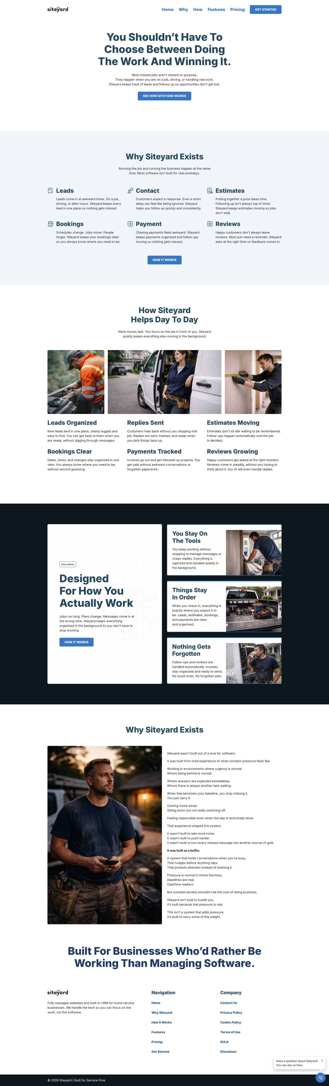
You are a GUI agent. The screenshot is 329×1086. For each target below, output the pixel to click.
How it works (164, 260)
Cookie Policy (230, 1022)
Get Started (265, 9)
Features (216, 9)
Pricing (237, 9)
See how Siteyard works (164, 96)
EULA (224, 1042)
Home (168, 9)
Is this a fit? (114, 642)
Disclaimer (228, 1051)
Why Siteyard (161, 1012)
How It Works (161, 1022)
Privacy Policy (231, 1012)
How (198, 9)
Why (183, 9)
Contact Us (228, 1003)
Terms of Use (230, 1032)
